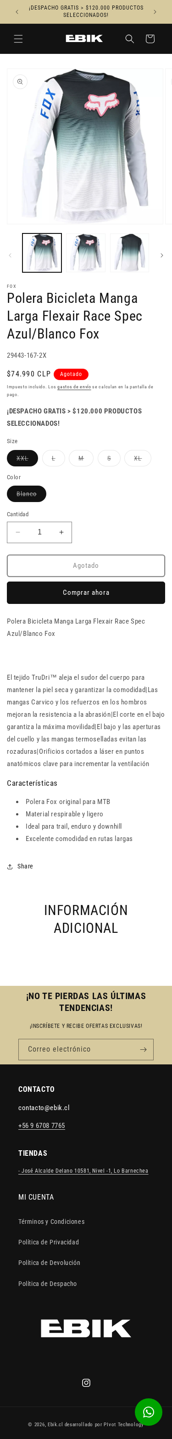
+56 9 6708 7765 (41, 1126)
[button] (18, 39)
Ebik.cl (55, 1425)
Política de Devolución (49, 1262)
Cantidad (17, 514)
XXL (27, 460)
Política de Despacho (47, 1283)
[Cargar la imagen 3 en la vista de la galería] (129, 252)
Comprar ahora (86, 592)
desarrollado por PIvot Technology (104, 1425)
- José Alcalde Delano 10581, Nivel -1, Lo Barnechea (83, 1171)
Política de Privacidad (48, 1242)
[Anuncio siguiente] (155, 12)
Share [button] (25, 866)
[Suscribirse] (143, 1049)
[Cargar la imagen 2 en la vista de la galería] (85, 252)
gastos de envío (74, 386)
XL (142, 460)
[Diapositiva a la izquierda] (10, 255)
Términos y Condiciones (51, 1221)
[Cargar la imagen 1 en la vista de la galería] (41, 252)
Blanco (31, 496)
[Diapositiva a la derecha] (162, 255)
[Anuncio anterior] (17, 12)
